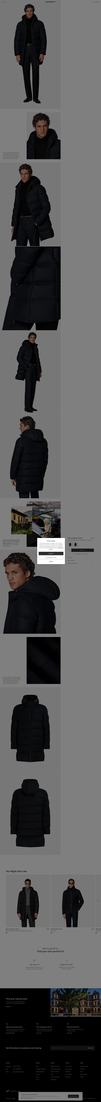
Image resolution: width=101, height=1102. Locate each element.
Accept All (51, 553)
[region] (51, 551)
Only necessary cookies (51, 557)
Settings (51, 561)
